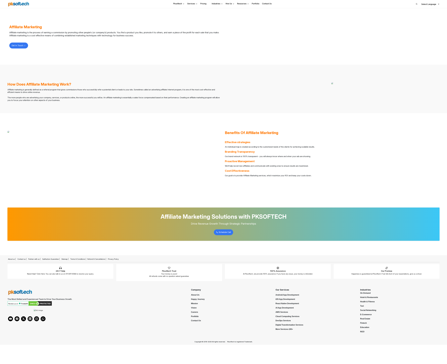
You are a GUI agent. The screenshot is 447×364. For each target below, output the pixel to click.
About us (11, 259)
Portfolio (255, 3)
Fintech (363, 323)
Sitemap (64, 259)
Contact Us (267, 3)
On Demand (365, 293)
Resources (241, 3)
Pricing (203, 3)
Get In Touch (18, 45)
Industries (216, 3)
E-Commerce (366, 315)
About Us (195, 295)
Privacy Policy (113, 259)
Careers (194, 312)
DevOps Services (283, 321)
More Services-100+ (284, 329)
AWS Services (282, 312)
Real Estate (365, 319)
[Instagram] (36, 318)
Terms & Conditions (77, 259)
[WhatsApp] (43, 318)
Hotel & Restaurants (369, 297)
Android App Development (287, 295)
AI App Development (285, 308)
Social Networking (368, 310)
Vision (194, 308)
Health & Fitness (367, 302)
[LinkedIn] (30, 318)
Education (364, 327)
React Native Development (287, 303)
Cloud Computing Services (287, 316)
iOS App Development (285, 299)
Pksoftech (177, 3)
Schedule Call (224, 232)
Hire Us (229, 3)
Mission (194, 303)
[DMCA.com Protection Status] (40, 303)
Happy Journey (198, 299)
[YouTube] (10, 318)
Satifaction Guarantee (50, 259)
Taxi (362, 306)
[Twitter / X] (23, 318)
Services (191, 3)
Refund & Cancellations (96, 259)
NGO (362, 332)
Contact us (21, 259)
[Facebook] (17, 318)
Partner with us (34, 259)
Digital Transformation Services (289, 325)
